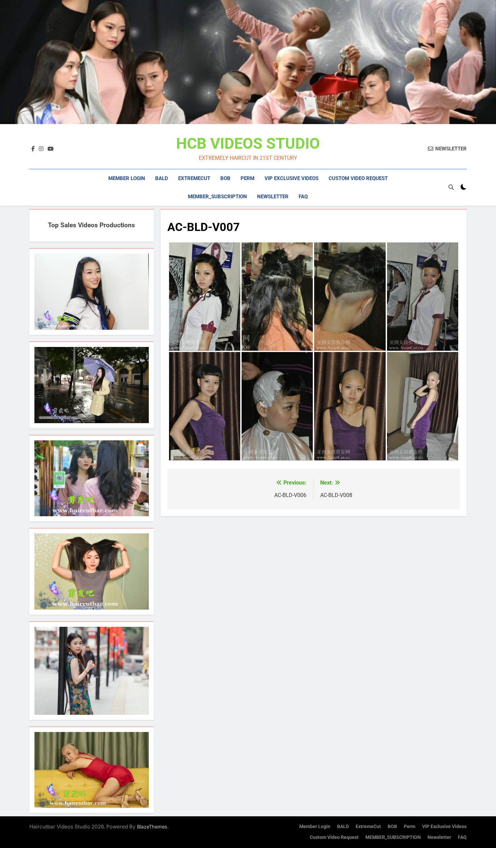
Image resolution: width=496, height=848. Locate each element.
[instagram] (41, 149)
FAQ (303, 197)
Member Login (126, 178)
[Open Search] (451, 187)
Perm (247, 178)
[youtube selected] (51, 149)
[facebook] (33, 149)
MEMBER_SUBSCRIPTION (217, 197)
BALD (161, 178)
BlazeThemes (152, 826)
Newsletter (272, 197)
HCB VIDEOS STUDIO (248, 143)
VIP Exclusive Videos (292, 178)
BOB (225, 178)
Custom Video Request (358, 178)
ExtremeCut (194, 178)
